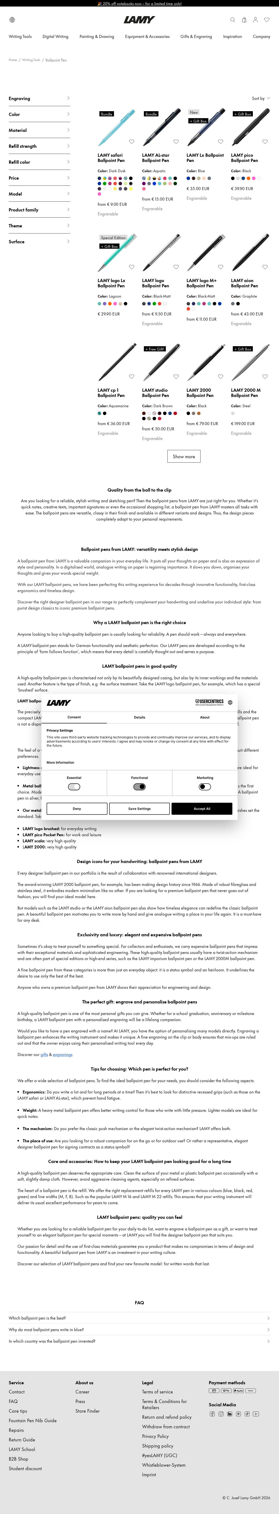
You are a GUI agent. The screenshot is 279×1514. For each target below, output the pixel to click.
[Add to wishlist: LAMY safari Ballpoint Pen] (131, 141)
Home (13, 60)
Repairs (16, 1429)
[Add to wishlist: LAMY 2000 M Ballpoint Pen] (265, 376)
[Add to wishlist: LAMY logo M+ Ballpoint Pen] (220, 267)
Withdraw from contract (166, 1426)
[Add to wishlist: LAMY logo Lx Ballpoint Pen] (131, 267)
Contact (17, 1391)
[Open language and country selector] (12, 19)
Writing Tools (31, 60)
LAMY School (22, 1449)
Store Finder (87, 1410)
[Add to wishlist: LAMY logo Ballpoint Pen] (176, 267)
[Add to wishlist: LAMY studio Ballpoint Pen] (176, 376)
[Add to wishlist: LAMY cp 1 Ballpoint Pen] (131, 376)
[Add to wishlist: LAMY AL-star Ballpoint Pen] (176, 141)
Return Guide (22, 1439)
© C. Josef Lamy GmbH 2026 (246, 1497)
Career (82, 1391)
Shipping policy (157, 1445)
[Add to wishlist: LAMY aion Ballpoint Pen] (265, 267)
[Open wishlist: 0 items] (266, 19)
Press (80, 1401)
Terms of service (157, 1391)
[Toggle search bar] (232, 19)
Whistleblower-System (163, 1464)
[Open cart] (244, 19)
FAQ (13, 1401)
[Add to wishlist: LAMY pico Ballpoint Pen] (265, 141)
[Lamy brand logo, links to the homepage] (139, 19)
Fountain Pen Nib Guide (33, 1420)
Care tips (18, 1410)
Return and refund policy (167, 1416)
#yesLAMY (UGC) (159, 1455)
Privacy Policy (155, 1435)
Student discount (25, 1468)
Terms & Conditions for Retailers (164, 1404)
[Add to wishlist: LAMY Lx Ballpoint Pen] (220, 141)
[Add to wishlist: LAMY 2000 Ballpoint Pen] (220, 376)
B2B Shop (18, 1458)
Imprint (149, 1474)
